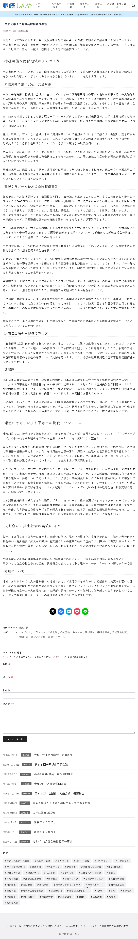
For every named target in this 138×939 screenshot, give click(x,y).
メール (8, 677)
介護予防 (36, 866)
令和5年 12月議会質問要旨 (50, 784)
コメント (8, 703)
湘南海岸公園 (117, 884)
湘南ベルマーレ (95, 884)
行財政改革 (28, 896)
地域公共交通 (13, 872)
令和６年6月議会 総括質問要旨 (53, 774)
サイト (6, 690)
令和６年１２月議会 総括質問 (53, 755)
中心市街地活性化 (16, 866)
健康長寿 (71, 866)
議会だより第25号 (45, 822)
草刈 (113, 890)
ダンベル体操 (82, 861)
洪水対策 (43, 884)
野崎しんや (73, 934)
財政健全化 (65, 896)
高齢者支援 (12, 902)
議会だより (84, 5)
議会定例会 (47, 896)
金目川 (82, 896)
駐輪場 (112, 896)
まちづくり (25, 632)
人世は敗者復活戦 (44, 813)
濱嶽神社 (11, 890)
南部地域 (90, 632)
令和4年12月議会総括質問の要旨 (52, 841)
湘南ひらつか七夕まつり (68, 884)
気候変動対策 (119, 632)
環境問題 (23, 637)
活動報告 (70, 5)
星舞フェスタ (71, 878)
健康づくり (54, 866)
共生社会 (77, 632)
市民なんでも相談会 (91, 872)
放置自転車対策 (33, 878)
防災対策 (97, 896)
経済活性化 (56, 890)
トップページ (37, 5)
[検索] (133, 5)
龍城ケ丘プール (56, 637)
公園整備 (65, 632)
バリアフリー (103, 861)
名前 (7, 663)
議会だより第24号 (45, 832)
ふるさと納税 (43, 861)
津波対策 (27, 884)
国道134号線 (114, 866)
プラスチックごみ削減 (45, 632)
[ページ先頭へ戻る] (87, 888)
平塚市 (111, 872)
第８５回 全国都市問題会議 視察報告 (59, 793)
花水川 (100, 890)
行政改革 (11, 896)
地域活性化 (33, 872)
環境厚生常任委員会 (33, 890)
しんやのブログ (55, 5)
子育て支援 (68, 872)
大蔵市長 (50, 872)
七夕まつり (123, 861)
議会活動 (98, 5)
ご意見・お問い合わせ (116, 5)
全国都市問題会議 (92, 866)
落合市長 (127, 890)
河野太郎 (11, 884)
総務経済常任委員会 (79, 890)
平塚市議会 (103, 632)
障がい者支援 (38, 637)
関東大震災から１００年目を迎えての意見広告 (62, 803)
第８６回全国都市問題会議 (51, 764)
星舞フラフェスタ (94, 878)
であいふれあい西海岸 (18, 861)
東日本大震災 (117, 878)
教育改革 (52, 878)
